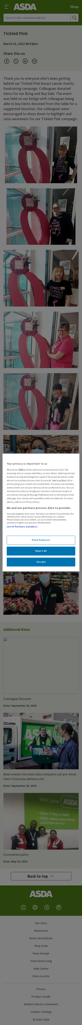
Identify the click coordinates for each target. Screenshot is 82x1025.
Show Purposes (41, 539)
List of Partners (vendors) (22, 526)
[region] (41, 512)
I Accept (41, 561)
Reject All (41, 550)
